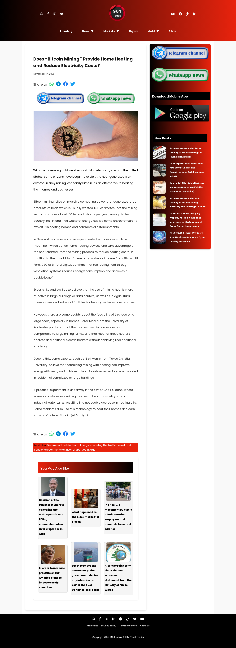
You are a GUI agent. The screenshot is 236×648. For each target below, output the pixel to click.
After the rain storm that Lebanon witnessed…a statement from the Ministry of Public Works (118, 578)
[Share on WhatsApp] (51, 83)
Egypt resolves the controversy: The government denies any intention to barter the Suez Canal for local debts (85, 578)
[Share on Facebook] (65, 83)
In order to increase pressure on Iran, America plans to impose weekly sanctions (52, 577)
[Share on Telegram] (58, 83)
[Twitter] (61, 14)
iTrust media (137, 637)
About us (144, 625)
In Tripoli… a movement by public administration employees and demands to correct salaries (118, 517)
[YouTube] (173, 14)
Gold (151, 31)
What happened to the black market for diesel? (85, 516)
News (85, 31)
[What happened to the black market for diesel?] (85, 498)
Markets (109, 31)
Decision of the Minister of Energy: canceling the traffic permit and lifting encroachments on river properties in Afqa (52, 517)
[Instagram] (54, 14)
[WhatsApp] (41, 14)
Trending (66, 31)
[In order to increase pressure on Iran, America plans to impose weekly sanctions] (53, 554)
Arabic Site (92, 625)
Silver (172, 31)
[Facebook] (48, 14)
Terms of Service (128, 625)
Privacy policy (108, 625)
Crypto (134, 31)
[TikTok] (187, 14)
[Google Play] (194, 14)
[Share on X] (72, 83)
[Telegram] (180, 14)
